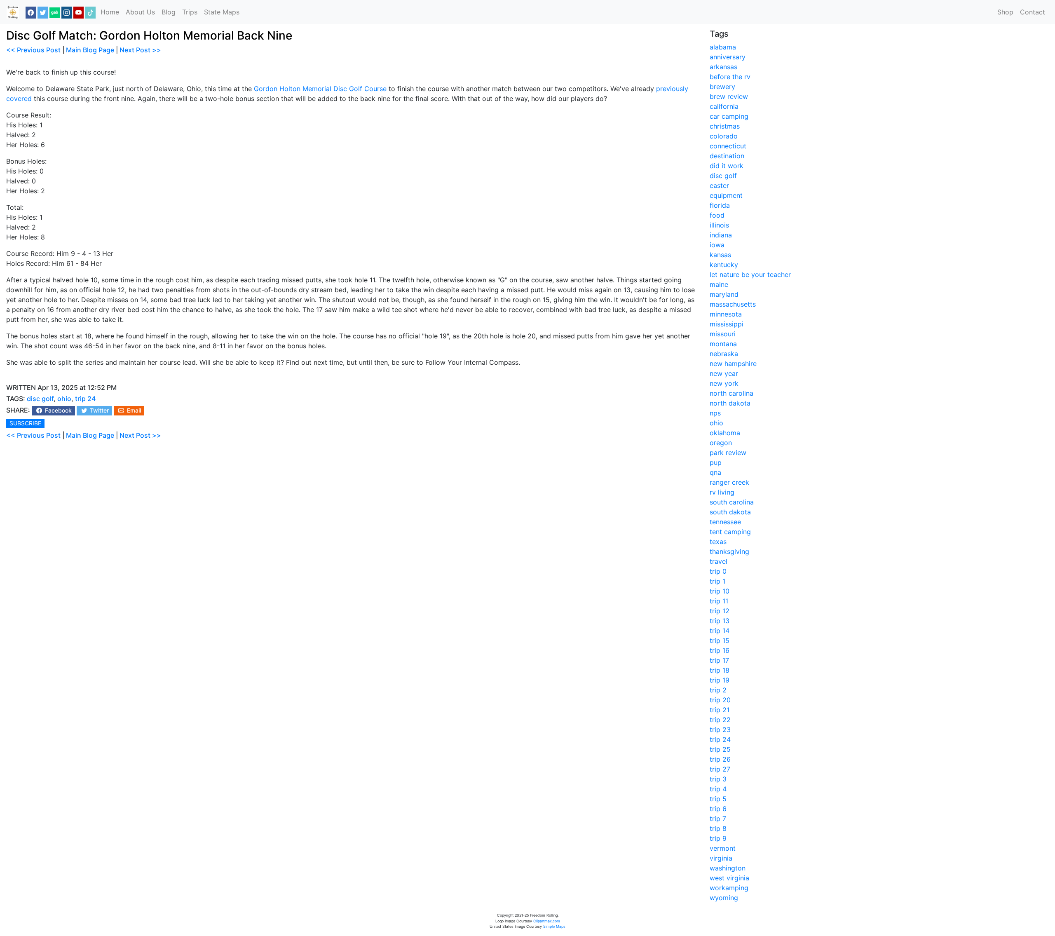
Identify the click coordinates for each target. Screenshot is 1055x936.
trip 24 (85, 398)
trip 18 (719, 670)
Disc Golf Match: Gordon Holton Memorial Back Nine (149, 35)
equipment (726, 195)
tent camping (730, 532)
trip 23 (720, 729)
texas (718, 541)
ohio (64, 398)
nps (715, 413)
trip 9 (718, 838)
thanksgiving (729, 551)
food (717, 215)
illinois (719, 225)
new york (724, 383)
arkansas (723, 67)
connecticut (728, 146)
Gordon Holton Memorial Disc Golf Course (320, 88)
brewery (722, 86)
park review (728, 452)
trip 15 (719, 640)
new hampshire (733, 363)
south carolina (732, 502)
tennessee (725, 522)
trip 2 (718, 690)
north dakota (730, 403)
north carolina (731, 393)
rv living (722, 492)
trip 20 (720, 700)
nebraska (724, 354)
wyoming (724, 898)
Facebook (57, 410)
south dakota (730, 512)
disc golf (40, 398)
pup (716, 462)
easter (719, 185)
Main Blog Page (90, 50)
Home (110, 12)
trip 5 (718, 799)
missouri (723, 334)
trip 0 (718, 571)
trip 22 (720, 719)
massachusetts (733, 304)
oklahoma (725, 433)
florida (720, 205)
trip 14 (719, 630)
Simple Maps (554, 926)
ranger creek (729, 482)
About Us (140, 12)
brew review (729, 96)
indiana (721, 235)
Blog (169, 12)
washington (728, 868)
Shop (1005, 12)
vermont (723, 848)
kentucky (724, 264)
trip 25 (720, 749)
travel (718, 561)
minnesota (726, 314)
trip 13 (719, 621)
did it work (726, 166)
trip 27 (720, 769)
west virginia (729, 878)
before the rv (730, 77)
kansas (720, 255)
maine (719, 284)
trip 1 (717, 581)
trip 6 (718, 809)
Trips (189, 12)
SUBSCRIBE (25, 423)
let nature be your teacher (750, 274)
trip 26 (720, 759)
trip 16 (719, 650)
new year (724, 373)
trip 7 (718, 818)
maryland (724, 294)
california (724, 106)
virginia (721, 858)
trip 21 (719, 710)
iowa (717, 245)
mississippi (726, 324)
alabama (723, 47)
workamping (729, 888)
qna (715, 472)
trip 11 (719, 601)
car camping (729, 116)
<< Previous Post (33, 50)
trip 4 (718, 789)
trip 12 (719, 611)
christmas (725, 126)
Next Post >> (140, 50)
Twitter (98, 410)
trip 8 (718, 828)
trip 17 (719, 660)
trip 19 (719, 680)
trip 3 (718, 779)
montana (723, 344)
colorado (724, 136)
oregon (721, 443)
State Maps (221, 12)
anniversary (728, 57)
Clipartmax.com (546, 921)
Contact (1032, 12)
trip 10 (719, 591)
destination (727, 156)
